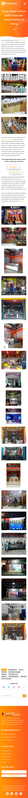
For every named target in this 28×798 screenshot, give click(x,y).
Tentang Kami (8, 750)
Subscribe (15, 775)
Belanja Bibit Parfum (10, 737)
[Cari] (24, 695)
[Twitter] (20, 793)
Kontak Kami (7, 753)
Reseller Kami (8, 759)
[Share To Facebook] (3, 687)
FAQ (5, 762)
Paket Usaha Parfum (10, 734)
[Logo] (14, 713)
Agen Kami (7, 756)
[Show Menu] (25, 4)
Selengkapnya (13, 167)
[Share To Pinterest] (18, 687)
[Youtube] (16, 793)
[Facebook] (7, 793)
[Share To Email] (14, 687)
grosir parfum (13, 676)
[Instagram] (11, 793)
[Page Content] (14, 30)
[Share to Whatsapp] (24, 687)
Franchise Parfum (9, 740)
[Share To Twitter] (8, 687)
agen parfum (12, 670)
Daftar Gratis (15, 171)
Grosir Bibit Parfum (6, 139)
